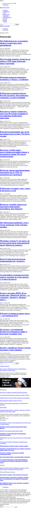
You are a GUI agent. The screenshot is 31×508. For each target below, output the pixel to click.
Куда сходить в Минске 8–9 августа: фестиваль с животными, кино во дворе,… (13, 369)
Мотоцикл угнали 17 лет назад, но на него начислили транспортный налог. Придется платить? (15, 243)
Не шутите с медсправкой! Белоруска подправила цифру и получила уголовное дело (13, 331)
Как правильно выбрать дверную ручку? (11, 400)
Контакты (6, 4)
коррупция (20, 469)
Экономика (6, 11)
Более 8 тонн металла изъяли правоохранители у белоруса (12, 260)
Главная (5, 10)
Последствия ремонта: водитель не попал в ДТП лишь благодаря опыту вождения (15, 61)
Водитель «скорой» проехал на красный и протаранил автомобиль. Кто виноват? (13, 206)
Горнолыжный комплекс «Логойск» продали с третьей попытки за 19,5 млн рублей (15, 410)
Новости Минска (4, 468)
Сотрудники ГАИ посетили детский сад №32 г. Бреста (14, 395)
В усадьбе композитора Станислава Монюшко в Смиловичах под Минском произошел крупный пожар (14, 461)
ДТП (4, 13)
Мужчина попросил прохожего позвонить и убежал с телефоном (14, 78)
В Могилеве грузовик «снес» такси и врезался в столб (15, 189)
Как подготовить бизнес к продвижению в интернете (15, 457)
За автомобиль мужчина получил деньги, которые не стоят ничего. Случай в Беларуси (14, 277)
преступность (3, 469)
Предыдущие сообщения (6, 361)
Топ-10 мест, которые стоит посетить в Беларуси (14, 474)
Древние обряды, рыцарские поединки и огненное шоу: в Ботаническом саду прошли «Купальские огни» (14, 479)
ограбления (11, 469)
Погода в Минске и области (17, 468)
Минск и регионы (5, 26)
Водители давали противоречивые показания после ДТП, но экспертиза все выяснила (15, 172)
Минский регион (4, 7)
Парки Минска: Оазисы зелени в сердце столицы (14, 446)
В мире (5, 21)
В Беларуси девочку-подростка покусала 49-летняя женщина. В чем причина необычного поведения (14, 114)
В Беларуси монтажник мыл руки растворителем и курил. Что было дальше (14, 134)
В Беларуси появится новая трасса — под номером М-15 (15, 314)
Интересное (6, 14)
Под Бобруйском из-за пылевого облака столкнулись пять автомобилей (14, 43)
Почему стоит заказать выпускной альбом (11, 431)
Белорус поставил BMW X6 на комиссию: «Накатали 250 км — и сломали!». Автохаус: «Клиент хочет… (14, 296)
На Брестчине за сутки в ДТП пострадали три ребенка (14, 398)
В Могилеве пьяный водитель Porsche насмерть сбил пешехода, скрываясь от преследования (14, 95)
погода (27, 468)
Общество (6, 16)
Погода (5, 18)
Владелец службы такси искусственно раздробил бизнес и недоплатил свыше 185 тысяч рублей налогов (14, 153)
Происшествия (7, 17)
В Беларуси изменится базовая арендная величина (13, 392)
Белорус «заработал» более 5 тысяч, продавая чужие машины (15, 349)
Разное (5, 20)
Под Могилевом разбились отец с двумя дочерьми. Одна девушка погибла (14, 225)
